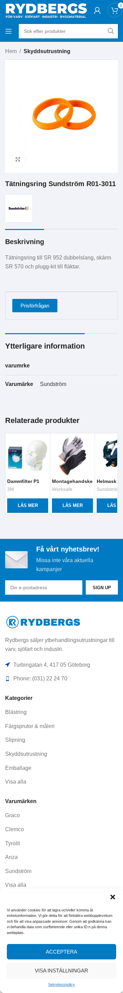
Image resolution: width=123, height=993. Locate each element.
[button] (112, 897)
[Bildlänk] (43, 622)
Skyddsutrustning (47, 51)
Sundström (53, 384)
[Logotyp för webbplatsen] (46, 10)
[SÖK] (111, 31)
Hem (11, 51)
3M (10, 489)
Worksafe (62, 489)
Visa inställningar (61, 970)
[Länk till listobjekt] (61, 712)
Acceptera (61, 952)
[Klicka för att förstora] (18, 160)
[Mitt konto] (97, 10)
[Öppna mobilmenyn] (8, 31)
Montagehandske (72, 481)
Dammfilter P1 (23, 481)
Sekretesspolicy (61, 984)
